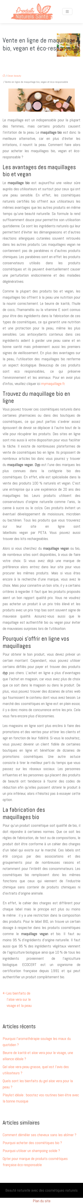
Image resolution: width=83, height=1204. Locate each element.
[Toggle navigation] (67, 11)
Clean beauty (14, 75)
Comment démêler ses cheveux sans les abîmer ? (39, 1134)
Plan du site (41, 1200)
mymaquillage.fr (53, 383)
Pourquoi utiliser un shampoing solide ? (31, 1150)
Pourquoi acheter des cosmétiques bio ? (32, 1142)
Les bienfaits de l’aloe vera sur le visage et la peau (19, 999)
